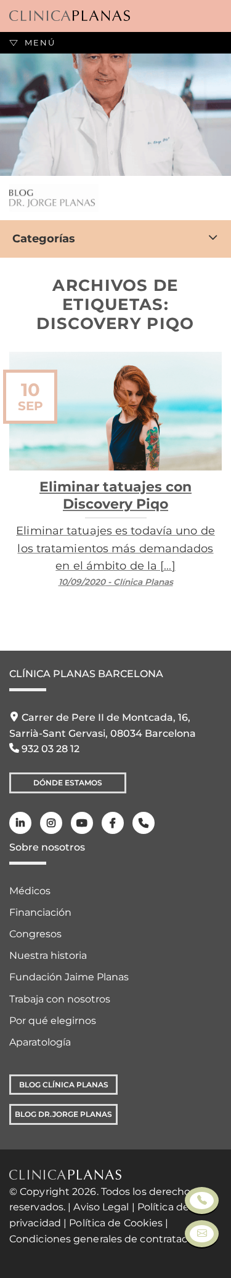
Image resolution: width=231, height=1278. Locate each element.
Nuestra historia (48, 955)
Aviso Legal (101, 1207)
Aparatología (40, 1042)
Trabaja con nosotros (59, 999)
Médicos (30, 891)
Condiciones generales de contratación (106, 1239)
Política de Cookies (116, 1223)
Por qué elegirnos (52, 1020)
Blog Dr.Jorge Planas (63, 1114)
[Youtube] (82, 823)
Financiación (40, 912)
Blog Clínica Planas (63, 1084)
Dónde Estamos (67, 782)
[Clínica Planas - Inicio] (69, 16)
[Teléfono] (143, 823)
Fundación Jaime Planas (69, 977)
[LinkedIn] (20, 823)
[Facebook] (113, 823)
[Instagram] (51, 823)
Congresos (35, 934)
